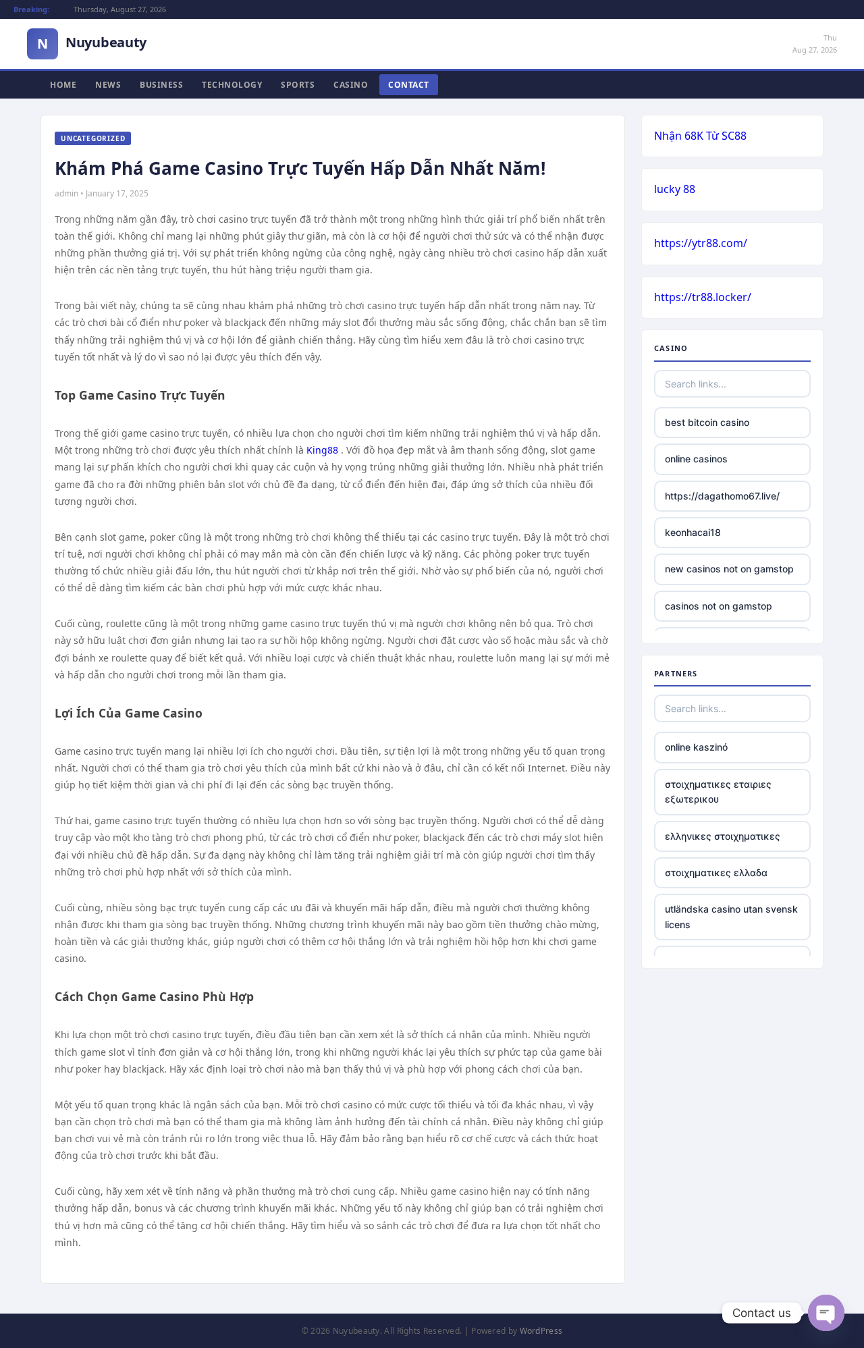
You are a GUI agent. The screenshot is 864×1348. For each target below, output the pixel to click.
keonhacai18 (693, 532)
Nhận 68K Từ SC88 (700, 135)
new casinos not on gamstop (729, 568)
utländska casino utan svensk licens (731, 916)
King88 (322, 449)
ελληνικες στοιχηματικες (722, 836)
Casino (350, 84)
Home (63, 84)
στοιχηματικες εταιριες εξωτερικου (718, 791)
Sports (298, 84)
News (108, 84)
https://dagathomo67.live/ (722, 496)
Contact (408, 84)
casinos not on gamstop (718, 606)
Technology (232, 84)
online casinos (696, 458)
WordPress (541, 1331)
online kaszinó (696, 747)
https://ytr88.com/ (700, 243)
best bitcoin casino (707, 422)
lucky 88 (674, 189)
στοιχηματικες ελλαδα (716, 872)
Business (161, 84)
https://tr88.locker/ (702, 297)
